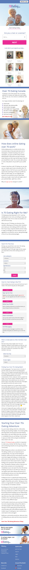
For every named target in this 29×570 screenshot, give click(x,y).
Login (16, 554)
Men (16, 556)
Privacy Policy (4, 550)
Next (14, 42)
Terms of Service (4, 549)
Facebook (3, 568)
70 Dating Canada (10, 442)
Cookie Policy (4, 551)
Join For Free (18, 549)
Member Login (24, 1)
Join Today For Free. (7, 116)
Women (17, 559)
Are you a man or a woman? (15, 33)
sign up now (9, 181)
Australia (19, 565)
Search (14, 275)
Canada (19, 568)
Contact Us (3, 565)
